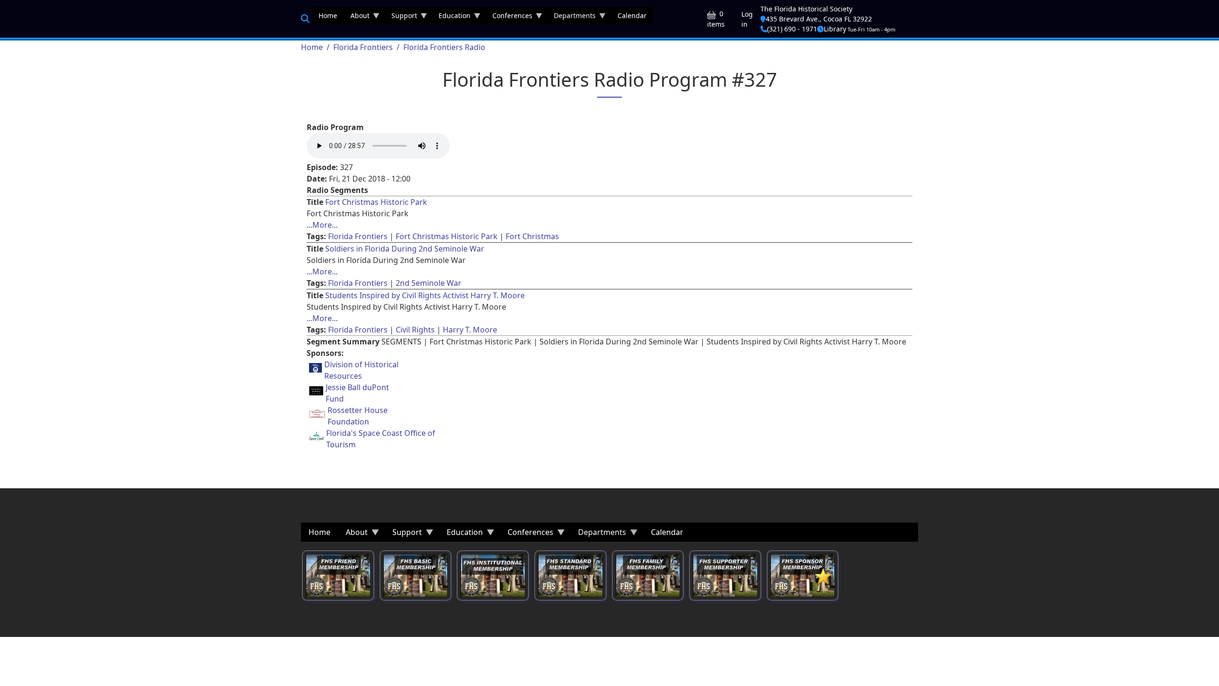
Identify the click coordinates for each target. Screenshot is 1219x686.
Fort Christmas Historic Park (376, 202)
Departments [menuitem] (571, 17)
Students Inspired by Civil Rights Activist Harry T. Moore (425, 295)
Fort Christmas (532, 236)
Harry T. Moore (470, 329)
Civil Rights (415, 329)
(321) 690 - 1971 (792, 28)
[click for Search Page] (305, 18)
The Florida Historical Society (806, 8)
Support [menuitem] (401, 17)
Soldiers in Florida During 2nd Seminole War (404, 248)
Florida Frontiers (363, 47)
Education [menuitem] (451, 17)
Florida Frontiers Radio (444, 47)
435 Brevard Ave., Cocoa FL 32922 (819, 18)
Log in (747, 19)
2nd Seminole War (428, 283)
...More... (322, 225)
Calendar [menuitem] (632, 15)
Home (312, 47)
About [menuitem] (357, 17)
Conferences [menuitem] (509, 17)
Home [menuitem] (328, 15)
